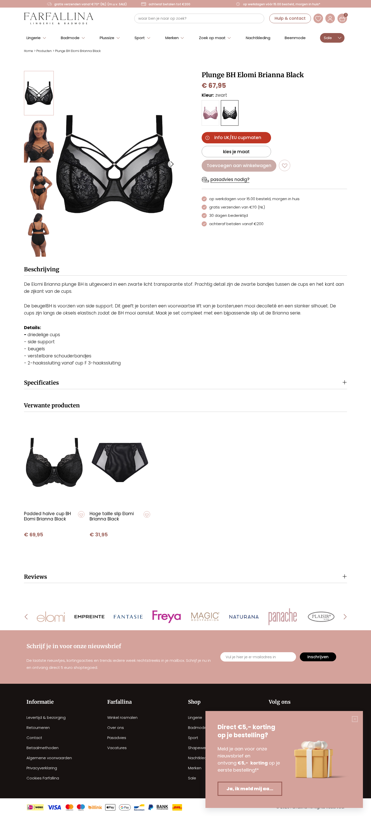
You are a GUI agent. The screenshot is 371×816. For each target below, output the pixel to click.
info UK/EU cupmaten (237, 138)
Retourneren (38, 727)
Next (171, 164)
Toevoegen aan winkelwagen (239, 166)
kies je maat (236, 152)
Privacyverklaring (41, 768)
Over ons (115, 727)
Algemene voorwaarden (49, 757)
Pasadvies (116, 737)
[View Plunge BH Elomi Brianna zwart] (39, 93)
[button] (36, 37)
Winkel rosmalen (122, 717)
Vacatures (117, 747)
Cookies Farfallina (42, 778)
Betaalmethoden (42, 747)
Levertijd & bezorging (46, 717)
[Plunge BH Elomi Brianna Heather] (210, 113)
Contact (34, 737)
